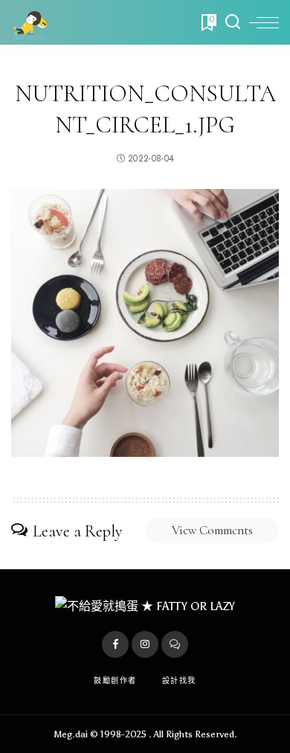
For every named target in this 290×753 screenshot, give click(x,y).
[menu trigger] (264, 22)
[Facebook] (115, 644)
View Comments (212, 530)
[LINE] (174, 644)
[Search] (233, 22)
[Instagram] (145, 644)
